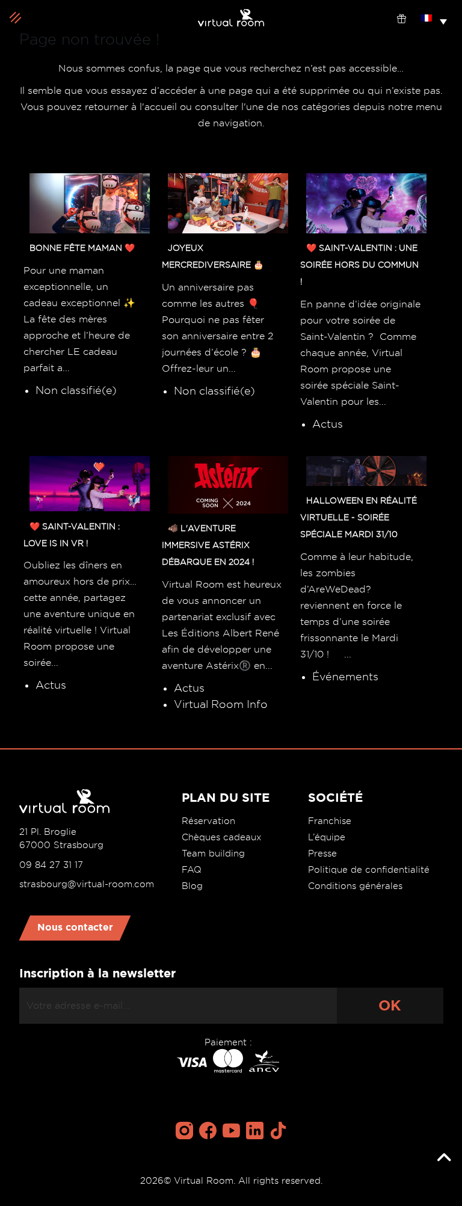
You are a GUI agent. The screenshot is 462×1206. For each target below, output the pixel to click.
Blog (192, 886)
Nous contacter (75, 926)
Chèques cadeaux (222, 837)
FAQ (192, 870)
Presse (322, 853)
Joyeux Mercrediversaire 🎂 (212, 256)
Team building (213, 853)
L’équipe (326, 837)
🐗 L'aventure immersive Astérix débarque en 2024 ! (208, 545)
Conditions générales (355, 886)
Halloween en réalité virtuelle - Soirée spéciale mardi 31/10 (358, 517)
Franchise (329, 821)
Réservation (208, 821)
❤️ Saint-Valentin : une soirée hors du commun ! (359, 264)
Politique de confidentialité (369, 870)
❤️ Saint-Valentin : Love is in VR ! (71, 534)
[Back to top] (444, 1158)
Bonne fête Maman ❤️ (82, 248)
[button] (434, 17)
